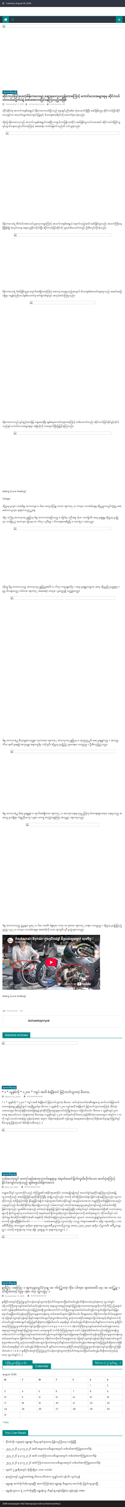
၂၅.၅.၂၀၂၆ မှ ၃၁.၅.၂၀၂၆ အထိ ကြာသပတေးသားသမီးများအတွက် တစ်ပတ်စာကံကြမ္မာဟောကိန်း (53, 1462)
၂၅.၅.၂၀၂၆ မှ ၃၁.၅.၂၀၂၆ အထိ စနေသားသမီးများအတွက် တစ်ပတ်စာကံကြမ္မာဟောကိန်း (49, 1448)
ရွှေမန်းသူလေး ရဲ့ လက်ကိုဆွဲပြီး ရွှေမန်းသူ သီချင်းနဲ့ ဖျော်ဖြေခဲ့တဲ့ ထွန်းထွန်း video (45, 1490)
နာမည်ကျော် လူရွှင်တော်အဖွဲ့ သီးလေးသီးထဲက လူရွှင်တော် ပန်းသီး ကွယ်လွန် (43, 1476)
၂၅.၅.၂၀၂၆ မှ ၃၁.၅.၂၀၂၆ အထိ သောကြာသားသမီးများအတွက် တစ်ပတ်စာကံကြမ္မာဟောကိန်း (51, 1455)
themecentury (53, 1503)
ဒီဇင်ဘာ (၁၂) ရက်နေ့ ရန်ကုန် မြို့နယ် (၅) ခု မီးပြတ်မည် (108, 1363)
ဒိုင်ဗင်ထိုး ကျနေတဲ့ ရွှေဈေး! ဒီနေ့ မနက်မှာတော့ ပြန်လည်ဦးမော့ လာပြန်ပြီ (41, 1441)
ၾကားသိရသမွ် (9, 92)
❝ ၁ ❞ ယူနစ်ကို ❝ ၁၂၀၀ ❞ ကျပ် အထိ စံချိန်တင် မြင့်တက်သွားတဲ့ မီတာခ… (46, 1092)
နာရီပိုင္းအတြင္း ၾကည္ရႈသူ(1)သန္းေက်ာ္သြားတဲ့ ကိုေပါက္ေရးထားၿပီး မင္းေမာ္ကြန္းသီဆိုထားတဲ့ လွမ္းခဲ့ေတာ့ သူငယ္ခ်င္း (61, 1289)
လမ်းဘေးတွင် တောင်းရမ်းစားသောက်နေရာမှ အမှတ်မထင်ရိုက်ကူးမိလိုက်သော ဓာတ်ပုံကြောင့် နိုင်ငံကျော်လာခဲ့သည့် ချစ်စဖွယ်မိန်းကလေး (58, 1180)
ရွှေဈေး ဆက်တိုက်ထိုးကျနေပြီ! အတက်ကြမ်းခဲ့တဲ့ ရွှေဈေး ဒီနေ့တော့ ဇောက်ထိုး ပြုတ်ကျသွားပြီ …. (53, 1483)
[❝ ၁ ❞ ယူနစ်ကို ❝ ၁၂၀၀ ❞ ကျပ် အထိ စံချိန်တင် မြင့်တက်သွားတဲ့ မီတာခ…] (62, 1062)
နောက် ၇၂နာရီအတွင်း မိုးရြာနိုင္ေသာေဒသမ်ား (29, 1469)
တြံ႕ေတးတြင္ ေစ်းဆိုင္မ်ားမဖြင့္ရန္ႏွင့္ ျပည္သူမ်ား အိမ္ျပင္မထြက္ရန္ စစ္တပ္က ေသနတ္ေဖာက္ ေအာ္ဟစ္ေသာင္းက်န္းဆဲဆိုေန (19, 1363)
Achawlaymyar (36, 104)
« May (5, 1422)
